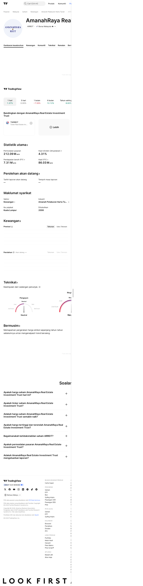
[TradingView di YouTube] (14, 489)
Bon (46, 495)
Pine (46, 505)
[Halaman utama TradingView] (12, 480)
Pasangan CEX (50, 500)
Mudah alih (49, 555)
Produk (51, 3)
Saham (47, 490)
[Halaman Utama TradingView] (6, 3)
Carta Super (49, 483)
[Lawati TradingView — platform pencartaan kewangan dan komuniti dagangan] (13, 89)
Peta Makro (49, 545)
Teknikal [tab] (51, 45)
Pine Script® (49, 548)
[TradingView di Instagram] (18, 489)
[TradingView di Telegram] (27, 489)
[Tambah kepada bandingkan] (31, 123)
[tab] (50, 226)
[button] (56, 3)
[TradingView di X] (5, 489)
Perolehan (48, 526)
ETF (46, 492)
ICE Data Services (34, 500)
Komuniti (62, 3)
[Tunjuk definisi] (22, 151)
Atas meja (48, 557)
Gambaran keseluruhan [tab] (13, 45)
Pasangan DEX (50, 502)
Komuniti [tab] (41, 45)
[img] (53, 26)
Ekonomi (48, 524)
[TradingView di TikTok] (32, 489)
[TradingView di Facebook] (9, 489)
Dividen (47, 528)
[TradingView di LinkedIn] (23, 489)
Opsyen (48, 543)
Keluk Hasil (49, 540)
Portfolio (48, 538)
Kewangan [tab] (30, 45)
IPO (46, 531)
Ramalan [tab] (61, 45)
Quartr (37, 515)
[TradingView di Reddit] (36, 489)
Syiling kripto (49, 497)
